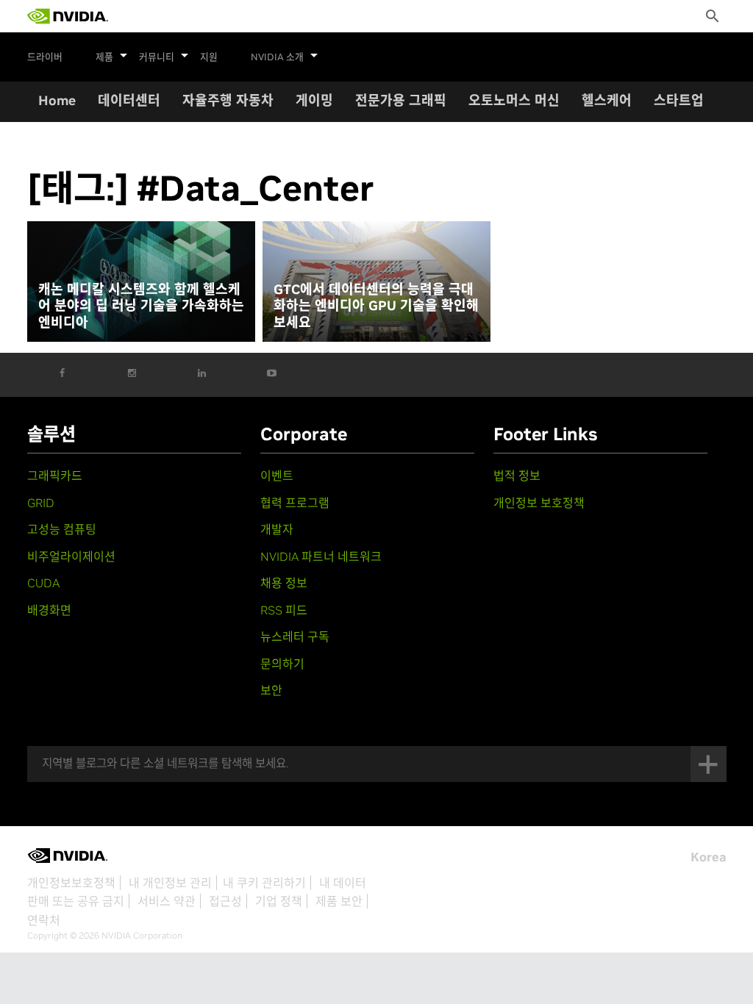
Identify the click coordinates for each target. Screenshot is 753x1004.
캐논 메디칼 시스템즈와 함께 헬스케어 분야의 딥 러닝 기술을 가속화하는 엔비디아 (141, 306)
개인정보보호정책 (71, 882)
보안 (271, 690)
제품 (104, 57)
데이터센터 (129, 100)
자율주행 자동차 (228, 100)
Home (57, 100)
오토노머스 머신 (514, 100)
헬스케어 (607, 100)
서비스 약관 (167, 901)
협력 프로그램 (294, 502)
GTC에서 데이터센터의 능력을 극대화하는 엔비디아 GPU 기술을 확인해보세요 (376, 306)
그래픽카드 (54, 475)
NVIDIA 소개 (277, 57)
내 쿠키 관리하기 (264, 882)
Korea (708, 857)
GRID (40, 502)
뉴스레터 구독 (294, 636)
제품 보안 (339, 901)
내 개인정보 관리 (170, 882)
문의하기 (282, 663)
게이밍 (314, 100)
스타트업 (679, 100)
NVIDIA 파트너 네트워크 (321, 556)
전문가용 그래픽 (400, 100)
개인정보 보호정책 (539, 502)
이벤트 (276, 475)
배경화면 (49, 610)
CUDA (43, 582)
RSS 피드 (283, 610)
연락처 (43, 920)
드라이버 (45, 57)
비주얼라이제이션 (71, 556)
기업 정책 (278, 901)
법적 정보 (516, 475)
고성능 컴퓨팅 (61, 529)
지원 (209, 57)
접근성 (225, 901)
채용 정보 (283, 582)
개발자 (276, 529)
